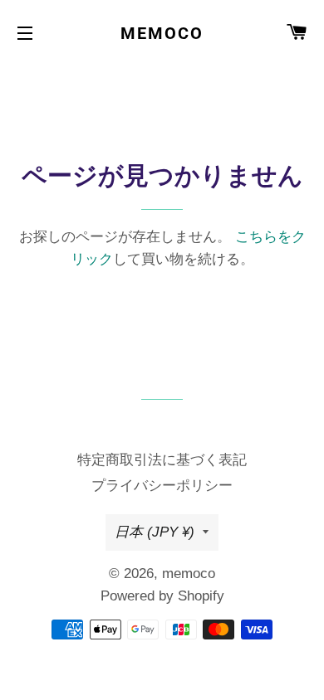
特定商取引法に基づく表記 (162, 460)
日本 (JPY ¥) (154, 532)
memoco (162, 33)
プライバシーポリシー (162, 485)
